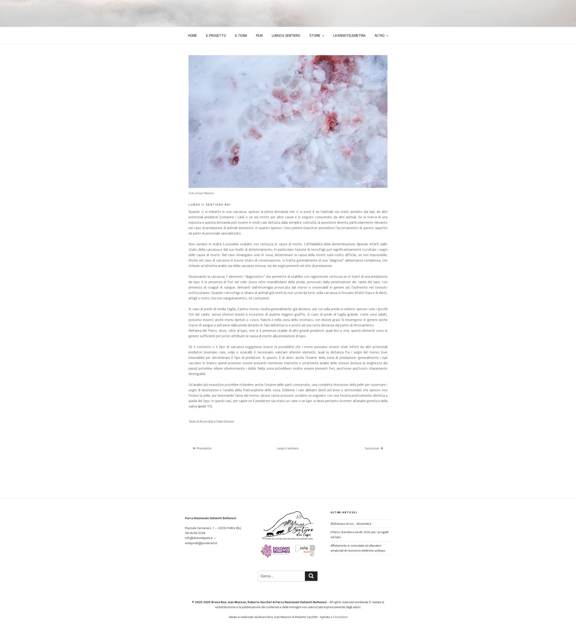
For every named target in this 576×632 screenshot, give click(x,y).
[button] (202, 448)
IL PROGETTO (216, 35)
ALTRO (380, 35)
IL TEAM (241, 35)
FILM (259, 35)
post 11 (205, 406)
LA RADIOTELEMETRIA (349, 35)
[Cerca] (311, 576)
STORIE (314, 35)
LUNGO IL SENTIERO (286, 35)
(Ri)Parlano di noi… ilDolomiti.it (351, 524)
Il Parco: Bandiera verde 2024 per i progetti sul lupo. (360, 534)
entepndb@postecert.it (201, 543)
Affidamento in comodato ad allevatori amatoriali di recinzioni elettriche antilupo (358, 548)
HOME (192, 35)
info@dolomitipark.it (198, 538)
